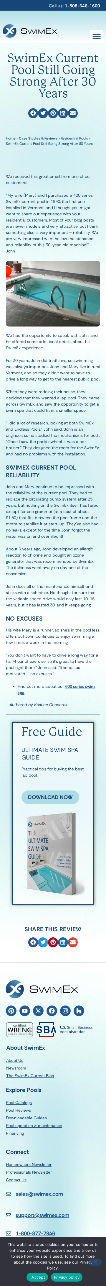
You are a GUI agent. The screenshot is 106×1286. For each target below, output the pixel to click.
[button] (96, 36)
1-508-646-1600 (82, 6)
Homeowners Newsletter (29, 1164)
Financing (15, 1133)
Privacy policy (67, 1277)
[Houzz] (79, 1010)
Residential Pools (74, 138)
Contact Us (16, 1179)
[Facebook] (52, 1010)
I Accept (37, 1277)
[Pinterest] (11, 1010)
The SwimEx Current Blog (30, 1075)
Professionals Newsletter (29, 1172)
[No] (95, 1262)
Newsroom (16, 1068)
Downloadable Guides (26, 1118)
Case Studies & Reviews (38, 138)
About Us (14, 1060)
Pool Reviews (18, 1110)
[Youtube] (24, 1010)
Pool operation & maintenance (34, 1125)
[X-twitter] (38, 1010)
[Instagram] (65, 1010)
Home (11, 138)
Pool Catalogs (19, 1102)
